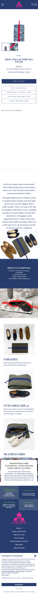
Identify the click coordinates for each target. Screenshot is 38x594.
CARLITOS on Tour (19, 535)
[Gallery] (19, 30)
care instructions (19, 101)
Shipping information (19, 96)
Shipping (16, 69)
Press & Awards (19, 538)
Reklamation (19, 544)
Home (18, 55)
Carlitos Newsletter (19, 548)
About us (19, 528)
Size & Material (19, 88)
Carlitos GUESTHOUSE (19, 531)
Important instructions (19, 92)
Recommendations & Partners (19, 541)
